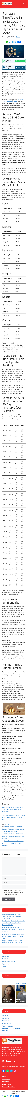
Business (5, 959)
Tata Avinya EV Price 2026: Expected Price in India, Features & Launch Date (14, 817)
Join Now (20, 61)
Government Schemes (9, 961)
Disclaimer (5, 1021)
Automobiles (6, 956)
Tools (4, 966)
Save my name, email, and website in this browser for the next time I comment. (13, 892)
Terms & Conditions (8, 1087)
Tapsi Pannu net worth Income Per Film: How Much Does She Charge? (12, 843)
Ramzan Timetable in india (10, 829)
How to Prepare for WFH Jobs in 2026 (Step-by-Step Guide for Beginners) (12, 809)
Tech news (7, 824)
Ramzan (6, 826)
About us (5, 1015)
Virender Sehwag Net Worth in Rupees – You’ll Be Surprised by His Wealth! (13, 836)
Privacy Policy (6, 1023)
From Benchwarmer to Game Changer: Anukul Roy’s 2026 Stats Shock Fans (13, 929)
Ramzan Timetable (16, 826)
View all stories (21, 983)
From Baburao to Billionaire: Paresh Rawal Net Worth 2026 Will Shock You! (13, 936)
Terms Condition (7, 1026)
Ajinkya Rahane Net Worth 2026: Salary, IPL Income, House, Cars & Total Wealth (12, 916)
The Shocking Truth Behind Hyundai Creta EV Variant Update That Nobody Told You (13, 923)
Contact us (5, 1018)
